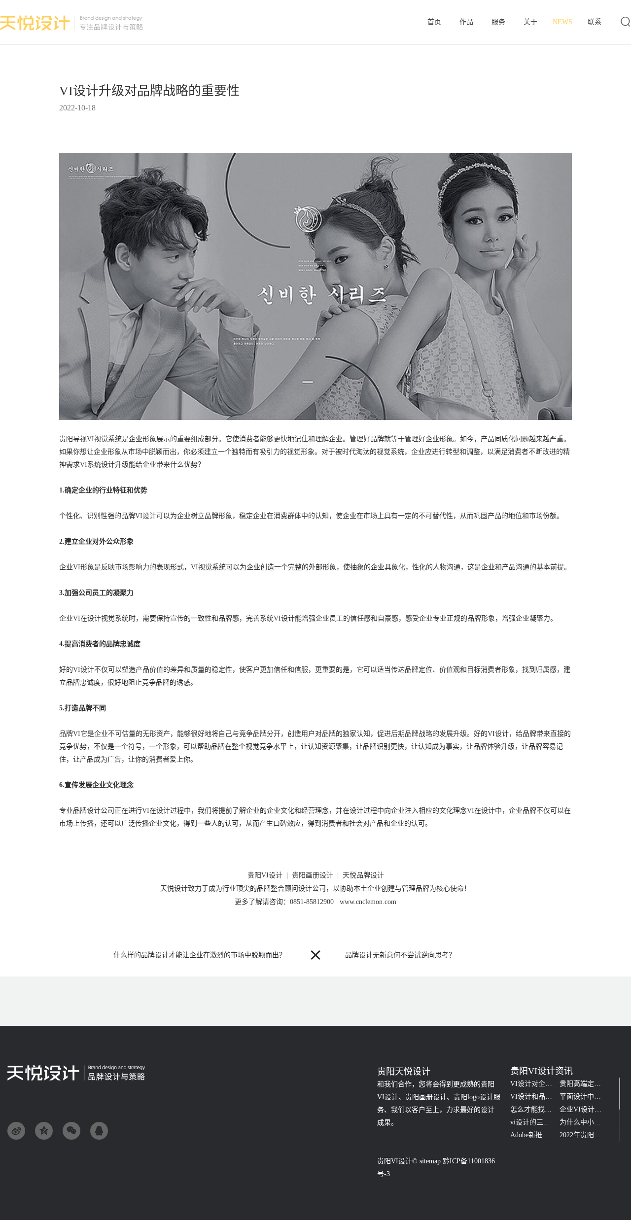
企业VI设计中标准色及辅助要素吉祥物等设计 (584, 1109)
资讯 (562, 22)
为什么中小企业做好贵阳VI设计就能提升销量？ (584, 1122)
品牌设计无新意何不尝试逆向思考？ (400, 955)
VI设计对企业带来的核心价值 (535, 1083)
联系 (594, 22)
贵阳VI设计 (394, 1161)
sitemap (430, 1161)
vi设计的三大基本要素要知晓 (535, 1122)
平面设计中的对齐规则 (584, 1096)
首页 (434, 22)
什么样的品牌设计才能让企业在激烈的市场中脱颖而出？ (199, 955)
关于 (530, 22)
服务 (498, 22)
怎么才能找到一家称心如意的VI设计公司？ (535, 1109)
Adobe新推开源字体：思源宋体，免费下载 (535, 1135)
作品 (466, 22)
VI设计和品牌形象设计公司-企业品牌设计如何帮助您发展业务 (535, 1096)
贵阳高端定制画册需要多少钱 (584, 1083)
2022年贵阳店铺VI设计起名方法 (584, 1135)
